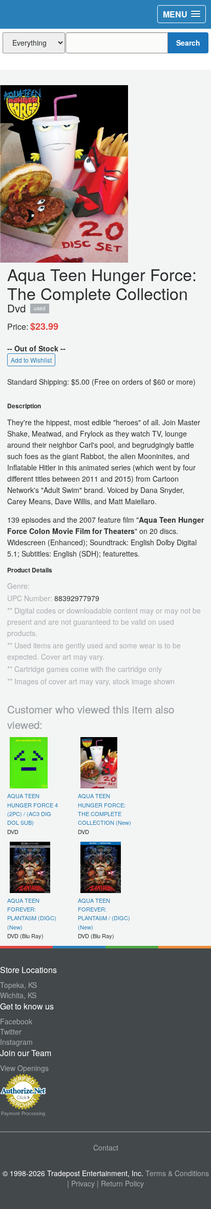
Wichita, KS (18, 995)
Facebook (16, 1021)
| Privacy (81, 1183)
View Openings (24, 1068)
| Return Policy (120, 1183)
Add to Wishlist (31, 359)
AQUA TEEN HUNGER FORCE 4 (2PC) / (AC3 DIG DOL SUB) (32, 808)
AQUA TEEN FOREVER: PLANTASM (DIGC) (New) (31, 913)
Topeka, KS (18, 985)
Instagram (16, 1042)
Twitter (11, 1031)
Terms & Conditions (177, 1173)
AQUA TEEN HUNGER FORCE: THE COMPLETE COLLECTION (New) (104, 808)
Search (188, 42)
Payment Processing (23, 1113)
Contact (105, 1147)
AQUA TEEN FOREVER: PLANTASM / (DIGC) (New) (104, 913)
